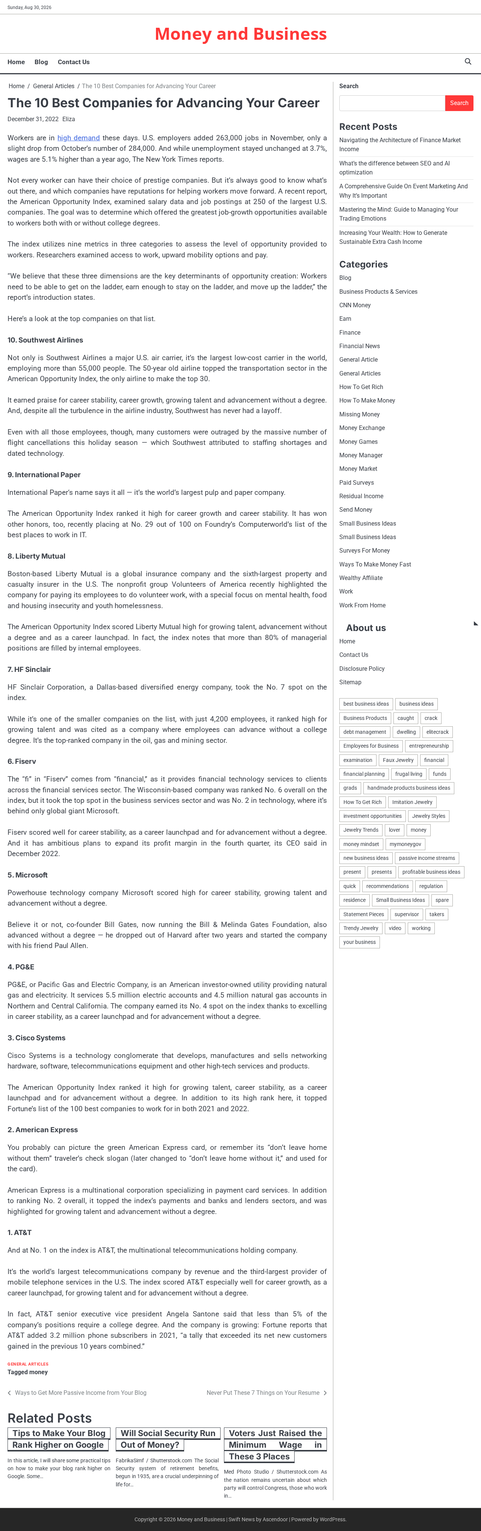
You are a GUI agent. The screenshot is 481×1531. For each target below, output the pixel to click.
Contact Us (74, 62)
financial (434, 760)
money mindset (361, 844)
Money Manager (361, 455)
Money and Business (240, 33)
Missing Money (359, 414)
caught (406, 718)
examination (357, 760)
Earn (345, 318)
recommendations (387, 886)
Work (346, 591)
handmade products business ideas (409, 788)
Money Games (358, 441)
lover (394, 830)
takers (437, 914)
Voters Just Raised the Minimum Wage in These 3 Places (275, 1444)
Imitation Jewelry (412, 802)
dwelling (406, 732)
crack (431, 718)
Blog (41, 62)
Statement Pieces (363, 914)
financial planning (364, 774)
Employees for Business (371, 746)
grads (350, 788)
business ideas (416, 704)
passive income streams (427, 858)
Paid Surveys (356, 482)
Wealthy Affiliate (361, 577)
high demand (78, 138)
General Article (358, 359)
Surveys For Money (364, 550)
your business (359, 942)
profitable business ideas (431, 872)
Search (348, 86)
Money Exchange (362, 427)
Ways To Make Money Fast (375, 564)
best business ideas (366, 704)
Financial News (359, 346)
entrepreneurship (429, 746)
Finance (349, 332)
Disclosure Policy (362, 668)
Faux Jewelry (398, 760)
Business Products (365, 718)
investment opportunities (372, 816)
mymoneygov (405, 844)
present (352, 872)
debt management (364, 732)
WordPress (332, 1519)
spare (442, 900)
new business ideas (366, 858)
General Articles (28, 1364)
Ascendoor (275, 1519)
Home (16, 62)
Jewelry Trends (360, 830)
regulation (431, 886)
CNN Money (355, 305)
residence (354, 900)
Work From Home (362, 605)
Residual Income (361, 496)
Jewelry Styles (428, 816)
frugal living (408, 774)
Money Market (358, 468)
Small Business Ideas (367, 523)
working (421, 928)
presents (382, 872)
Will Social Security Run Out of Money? (168, 1439)
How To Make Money (367, 400)
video (395, 928)
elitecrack (438, 732)
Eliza (68, 119)
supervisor (407, 914)
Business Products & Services (378, 291)
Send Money (355, 509)
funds (439, 774)
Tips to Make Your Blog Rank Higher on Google (59, 1439)
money (38, 1372)
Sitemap (350, 682)
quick (349, 886)
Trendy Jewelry (360, 928)
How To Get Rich (361, 387)
